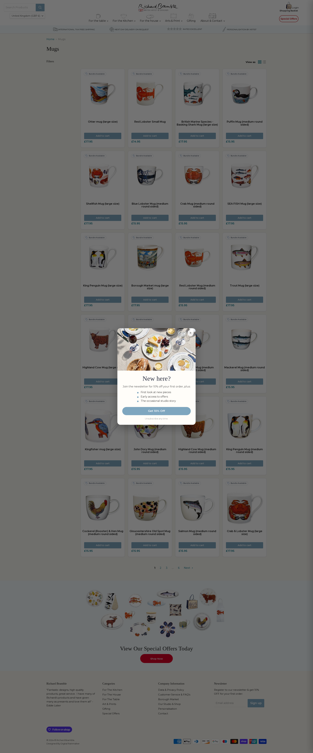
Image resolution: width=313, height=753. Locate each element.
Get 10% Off (156, 411)
